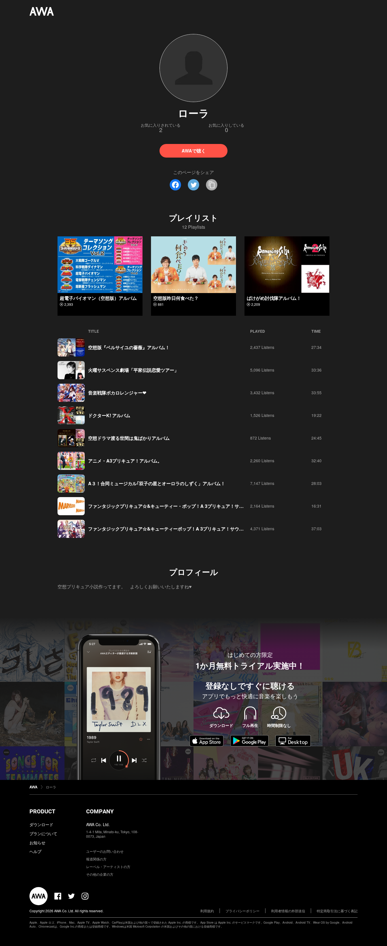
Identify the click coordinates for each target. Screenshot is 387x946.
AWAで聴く (194, 150)
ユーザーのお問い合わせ (105, 851)
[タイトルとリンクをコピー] (211, 184)
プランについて (43, 833)
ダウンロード (41, 824)
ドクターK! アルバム (109, 415)
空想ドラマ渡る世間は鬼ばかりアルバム (129, 438)
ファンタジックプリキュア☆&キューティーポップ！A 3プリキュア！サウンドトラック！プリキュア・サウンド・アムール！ (215, 528)
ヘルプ (35, 851)
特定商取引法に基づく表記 (337, 910)
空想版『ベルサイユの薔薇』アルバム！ (129, 347)
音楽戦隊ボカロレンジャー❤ (117, 392)
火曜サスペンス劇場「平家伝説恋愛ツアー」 (133, 370)
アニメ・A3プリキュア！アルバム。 (125, 460)
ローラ (51, 786)
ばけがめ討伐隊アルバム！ (274, 298)
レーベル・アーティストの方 (108, 866)
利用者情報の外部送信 (288, 910)
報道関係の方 (96, 858)
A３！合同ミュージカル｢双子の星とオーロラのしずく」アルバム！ (156, 483)
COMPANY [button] (100, 811)
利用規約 (207, 910)
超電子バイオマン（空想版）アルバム (98, 298)
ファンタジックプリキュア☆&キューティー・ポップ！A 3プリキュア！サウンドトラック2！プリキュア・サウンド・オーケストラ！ (224, 506)
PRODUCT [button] (42, 811)
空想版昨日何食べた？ (176, 298)
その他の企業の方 (99, 874)
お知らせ (37, 842)
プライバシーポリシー (243, 910)
